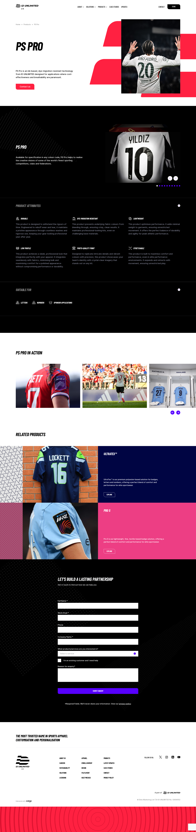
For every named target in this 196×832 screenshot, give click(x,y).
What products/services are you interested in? (78, 649)
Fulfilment (86, 773)
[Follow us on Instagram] (166, 757)
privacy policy (125, 704)
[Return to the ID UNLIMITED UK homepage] (27, 6)
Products (101, 7)
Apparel (84, 758)
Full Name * (63, 601)
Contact (161, 7)
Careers (62, 763)
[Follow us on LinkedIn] (172, 757)
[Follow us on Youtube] (179, 757)
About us (62, 758)
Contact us (25, 86)
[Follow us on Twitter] (160, 757)
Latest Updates (109, 763)
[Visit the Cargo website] (29, 801)
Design (84, 768)
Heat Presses (86, 778)
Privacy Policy (109, 778)
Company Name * (65, 637)
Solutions (90, 7)
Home (18, 24)
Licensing (62, 778)
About (79, 7)
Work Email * (63, 613)
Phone (60, 625)
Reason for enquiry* (66, 666)
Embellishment (87, 763)
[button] (172, 413)
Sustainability (64, 768)
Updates (124, 7)
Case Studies (114, 7)
